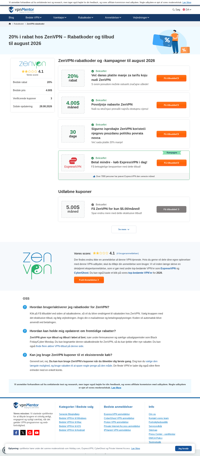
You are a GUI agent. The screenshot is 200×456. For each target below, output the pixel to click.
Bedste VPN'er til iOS (70, 426)
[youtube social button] (36, 432)
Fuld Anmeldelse (88, 280)
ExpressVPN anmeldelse (117, 414)
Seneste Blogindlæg (69, 414)
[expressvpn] (123, 165)
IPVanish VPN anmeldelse (117, 430)
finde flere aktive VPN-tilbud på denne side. (60, 346)
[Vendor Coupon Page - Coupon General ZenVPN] (123, 78)
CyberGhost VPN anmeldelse (119, 418)
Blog (11, 17)
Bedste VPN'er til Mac (70, 422)
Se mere (122, 229)
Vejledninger (140, 17)
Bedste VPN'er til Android (72, 430)
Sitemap (153, 430)
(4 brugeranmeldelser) (128, 253)
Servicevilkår (155, 426)
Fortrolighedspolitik (158, 422)
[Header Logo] (21, 10)
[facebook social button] (16, 432)
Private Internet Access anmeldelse (122, 426)
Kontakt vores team (159, 418)
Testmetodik (155, 442)
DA (187, 9)
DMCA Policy (155, 438)
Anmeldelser (112, 17)
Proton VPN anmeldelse (116, 422)
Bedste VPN (32, 17)
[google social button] (29, 432)
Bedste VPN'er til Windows (72, 418)
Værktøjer (58, 17)
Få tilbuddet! (171, 78)
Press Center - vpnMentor (162, 434)
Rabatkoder (84, 17)
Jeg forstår (183, 448)
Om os (152, 414)
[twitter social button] (23, 432)
